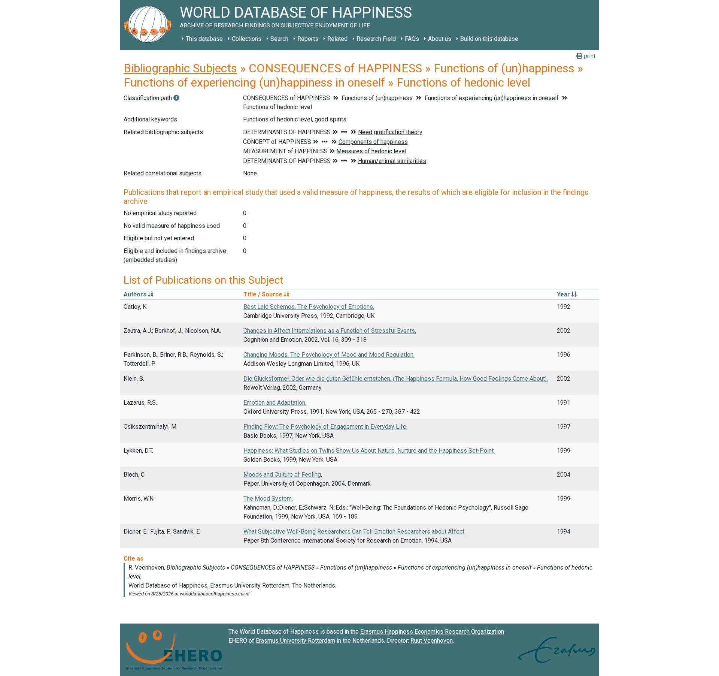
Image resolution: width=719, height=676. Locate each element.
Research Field (376, 38)
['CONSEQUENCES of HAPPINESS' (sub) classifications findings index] (176, 98)
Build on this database (489, 38)
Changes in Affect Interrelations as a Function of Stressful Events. (329, 330)
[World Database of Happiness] (150, 25)
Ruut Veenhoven (431, 640)
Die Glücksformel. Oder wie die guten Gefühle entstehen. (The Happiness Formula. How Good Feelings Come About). (395, 378)
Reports (307, 38)
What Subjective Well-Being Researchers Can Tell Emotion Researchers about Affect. (354, 531)
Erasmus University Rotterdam (295, 640)
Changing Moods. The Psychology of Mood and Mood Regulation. (329, 354)
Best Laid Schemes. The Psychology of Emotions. (308, 306)
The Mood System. (268, 498)
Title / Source (263, 294)
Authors (136, 294)
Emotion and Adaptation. (274, 402)
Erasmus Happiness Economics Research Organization (432, 631)
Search (279, 38)
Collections (246, 38)
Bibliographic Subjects (180, 68)
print (588, 56)
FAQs (412, 38)
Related (337, 38)
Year (564, 294)
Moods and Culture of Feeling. (282, 474)
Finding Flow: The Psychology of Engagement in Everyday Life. (325, 426)
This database (204, 38)
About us (439, 38)
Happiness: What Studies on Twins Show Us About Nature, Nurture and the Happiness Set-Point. (369, 450)
